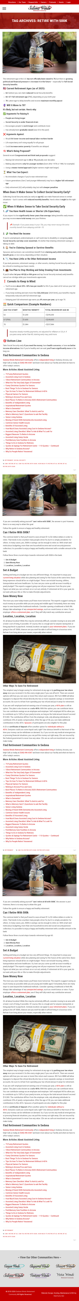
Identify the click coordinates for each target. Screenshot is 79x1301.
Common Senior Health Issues (18, 423)
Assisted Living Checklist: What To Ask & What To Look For (29, 431)
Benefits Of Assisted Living (16, 426)
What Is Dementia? (13, 408)
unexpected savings (35, 609)
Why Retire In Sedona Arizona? (18, 449)
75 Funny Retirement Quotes (17, 374)
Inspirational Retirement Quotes (18, 406)
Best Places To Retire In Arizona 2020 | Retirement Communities (31, 400)
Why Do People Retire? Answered (19, 452)
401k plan (60, 706)
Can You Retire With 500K (28, 463)
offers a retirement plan (20, 612)
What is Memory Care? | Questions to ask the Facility (26, 414)
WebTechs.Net (59, 1296)
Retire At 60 (62, 463)
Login (68, 2)
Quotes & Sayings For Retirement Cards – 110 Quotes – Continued (32, 446)
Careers (43, 2)
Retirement (9, 460)
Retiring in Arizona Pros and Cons (19, 397)
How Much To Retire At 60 (47, 463)
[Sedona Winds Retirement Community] (39, 8)
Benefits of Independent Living (18, 403)
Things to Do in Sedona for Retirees (20, 443)
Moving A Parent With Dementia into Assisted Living (26, 420)
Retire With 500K (9, 466)
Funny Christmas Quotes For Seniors (20, 386)
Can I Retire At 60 (11, 463)
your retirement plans (58, 627)
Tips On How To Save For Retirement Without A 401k (26, 391)
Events (61, 2)
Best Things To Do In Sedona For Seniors (22, 388)
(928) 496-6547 (26, 363)
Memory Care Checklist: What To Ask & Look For (25, 411)
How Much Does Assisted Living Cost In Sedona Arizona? (28, 429)
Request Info (33, 2)
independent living (46, 360)
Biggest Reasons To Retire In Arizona (20, 434)
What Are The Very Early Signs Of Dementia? (23, 383)
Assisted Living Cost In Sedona (18, 377)
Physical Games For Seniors (17, 394)
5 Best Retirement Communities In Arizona (22, 380)
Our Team (22, 2)
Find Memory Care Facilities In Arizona (21, 440)
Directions (12, 2)
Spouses (28, 723)
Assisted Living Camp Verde (17, 437)
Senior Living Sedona (14, 417)
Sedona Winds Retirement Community (18, 360)
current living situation (12, 578)
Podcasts (52, 2)
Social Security (20, 460)
